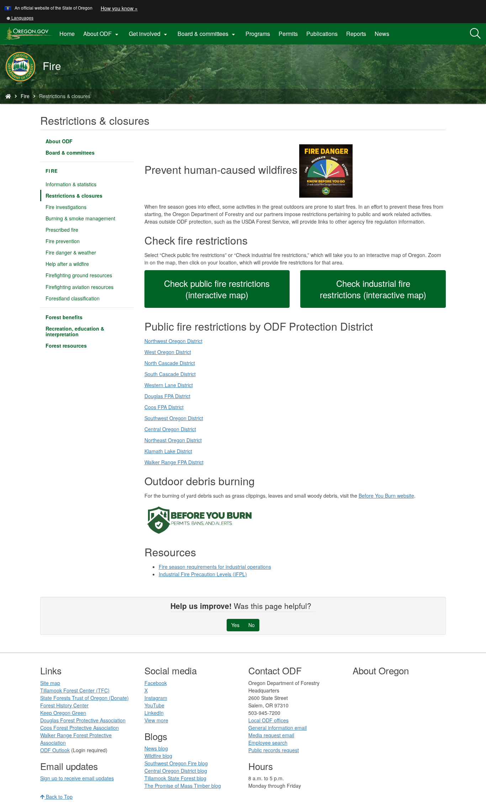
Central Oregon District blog (175, 770)
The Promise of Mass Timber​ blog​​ (182, 785)
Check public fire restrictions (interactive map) (217, 289)
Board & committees (70, 152)
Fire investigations (66, 206)
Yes (235, 624)
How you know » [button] (119, 8)
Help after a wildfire (67, 263)
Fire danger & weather (71, 252)
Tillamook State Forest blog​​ (175, 778)
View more (156, 720)
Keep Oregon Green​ (63, 712)
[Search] (475, 33)
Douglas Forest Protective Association (83, 720)
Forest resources (66, 345)
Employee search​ (267, 742)
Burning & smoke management (80, 218)
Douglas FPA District (167, 396)
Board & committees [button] (207, 34)
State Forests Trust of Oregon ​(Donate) (84, 697)
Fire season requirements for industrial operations (215, 566)
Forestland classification (73, 298)
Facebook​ (155, 682)
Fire (25, 96)
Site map (50, 682)
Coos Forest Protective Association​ (79, 727)
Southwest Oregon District (173, 418)
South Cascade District (170, 374)
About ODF (59, 141)
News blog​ (156, 748)
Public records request (273, 750)
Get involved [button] (149, 34)
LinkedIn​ (154, 712)
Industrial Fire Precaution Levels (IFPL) (203, 574)
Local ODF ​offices (268, 720)
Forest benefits (64, 317)
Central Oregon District (170, 429)
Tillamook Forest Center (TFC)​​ (75, 690)
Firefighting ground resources (79, 275)
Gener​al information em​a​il (277, 727)
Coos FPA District (164, 407)
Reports (356, 34)
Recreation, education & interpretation (75, 331)
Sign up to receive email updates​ (77, 778)
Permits (288, 34)
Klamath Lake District (168, 451)
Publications (322, 34)
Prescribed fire (62, 229)
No (251, 624)
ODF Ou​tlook (55, 750)
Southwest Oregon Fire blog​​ (176, 763)
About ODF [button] (101, 34)
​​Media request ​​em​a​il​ (271, 735)
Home (67, 34)
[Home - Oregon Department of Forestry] (8, 96)
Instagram (155, 697)
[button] (19, 18)
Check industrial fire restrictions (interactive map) (373, 289)
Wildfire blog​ (158, 755)
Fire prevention (63, 241)
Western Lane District (168, 385)
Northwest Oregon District (173, 340)
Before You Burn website (386, 495)
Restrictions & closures (74, 195)
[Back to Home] (24, 66)
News (382, 34)
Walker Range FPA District (174, 462)
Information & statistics (71, 184)
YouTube (154, 705)
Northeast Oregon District (173, 440)
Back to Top (58, 796)
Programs (257, 34)
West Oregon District (167, 351)
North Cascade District (169, 362)
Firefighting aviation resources (79, 286)
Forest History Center (64, 705)
